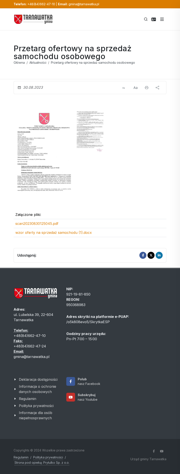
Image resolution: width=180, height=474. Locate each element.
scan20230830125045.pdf (36, 223)
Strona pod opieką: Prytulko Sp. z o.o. (41, 462)
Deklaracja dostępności (38, 379)
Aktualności (37, 62)
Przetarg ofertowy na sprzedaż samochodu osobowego (93, 62)
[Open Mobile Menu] (162, 19)
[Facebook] (142, 255)
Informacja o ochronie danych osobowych (37, 389)
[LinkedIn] (159, 255)
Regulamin (27, 398)
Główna (19, 62)
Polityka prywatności (36, 406)
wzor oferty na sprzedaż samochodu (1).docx (53, 232)
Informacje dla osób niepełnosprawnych (35, 415)
